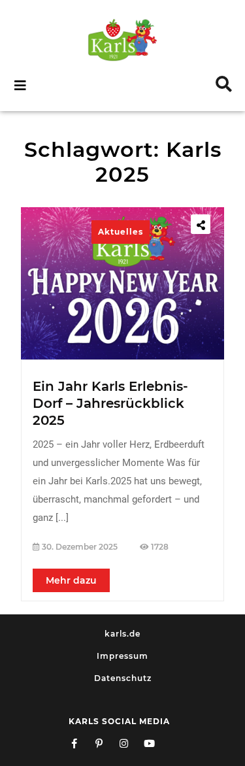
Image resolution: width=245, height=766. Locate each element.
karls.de (122, 634)
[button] (61, 85)
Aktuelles (120, 232)
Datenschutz (123, 678)
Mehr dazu (71, 580)
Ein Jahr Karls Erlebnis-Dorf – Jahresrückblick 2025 (110, 403)
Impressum (122, 656)
